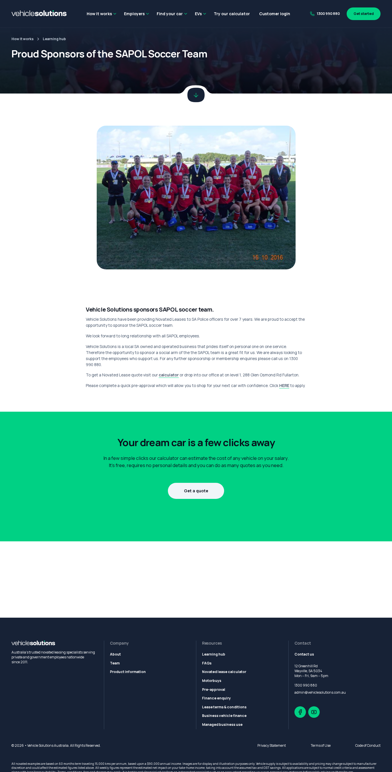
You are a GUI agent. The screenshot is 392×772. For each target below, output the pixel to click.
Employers (134, 13)
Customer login (274, 13)
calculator (169, 375)
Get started (364, 13)
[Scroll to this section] (196, 95)
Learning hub (54, 39)
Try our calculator (232, 13)
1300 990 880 (328, 13)
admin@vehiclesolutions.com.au (320, 692)
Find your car (170, 13)
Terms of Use (321, 745)
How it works (99, 13)
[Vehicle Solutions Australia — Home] (39, 14)
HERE (284, 385)
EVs (198, 13)
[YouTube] (314, 712)
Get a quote (196, 490)
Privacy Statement (271, 745)
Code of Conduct (368, 745)
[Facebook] (300, 712)
